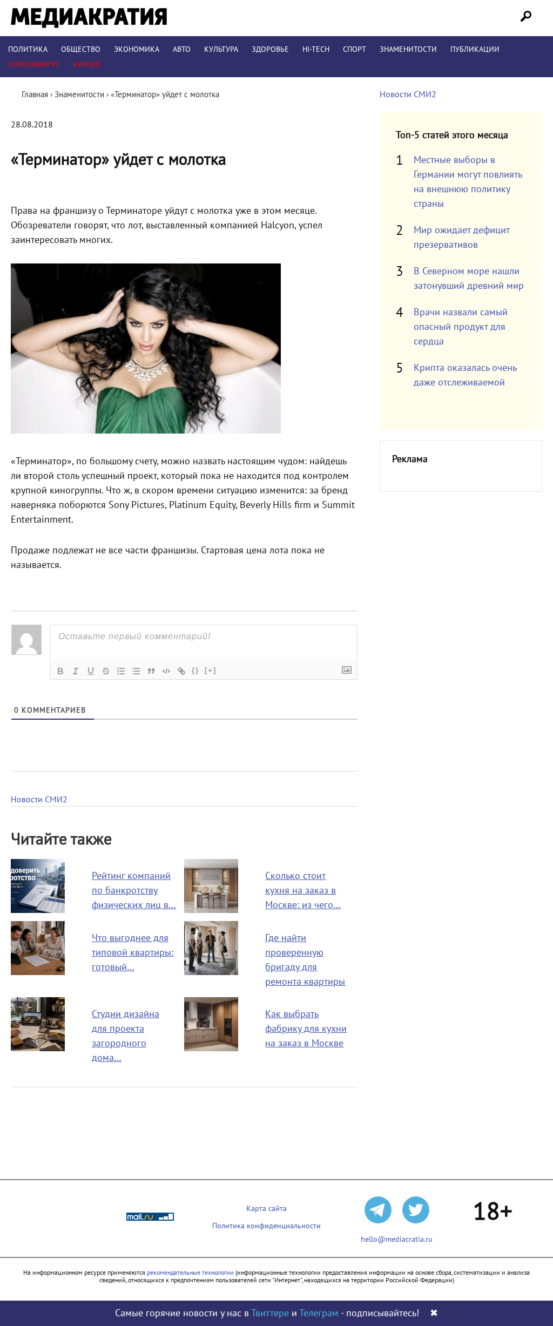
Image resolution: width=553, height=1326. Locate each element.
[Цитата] (151, 671)
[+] (211, 670)
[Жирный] (60, 671)
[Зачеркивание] (105, 671)
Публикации (475, 49)
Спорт (354, 49)
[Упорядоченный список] (121, 671)
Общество (80, 49)
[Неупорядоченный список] (136, 671)
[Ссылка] (181, 671)
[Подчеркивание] (90, 671)
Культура (221, 49)
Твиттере (270, 1313)
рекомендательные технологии (190, 1272)
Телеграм (319, 1313)
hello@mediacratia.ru (397, 1239)
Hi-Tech (315, 49)
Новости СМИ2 (39, 799)
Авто (182, 49)
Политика (28, 49)
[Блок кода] (166, 671)
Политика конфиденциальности (266, 1225)
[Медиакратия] (89, 18)
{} (195, 670)
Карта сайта (266, 1208)
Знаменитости (408, 49)
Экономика (136, 49)
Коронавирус (34, 64)
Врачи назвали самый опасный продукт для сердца (461, 327)
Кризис (87, 64)
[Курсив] (75, 671)
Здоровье (270, 49)
